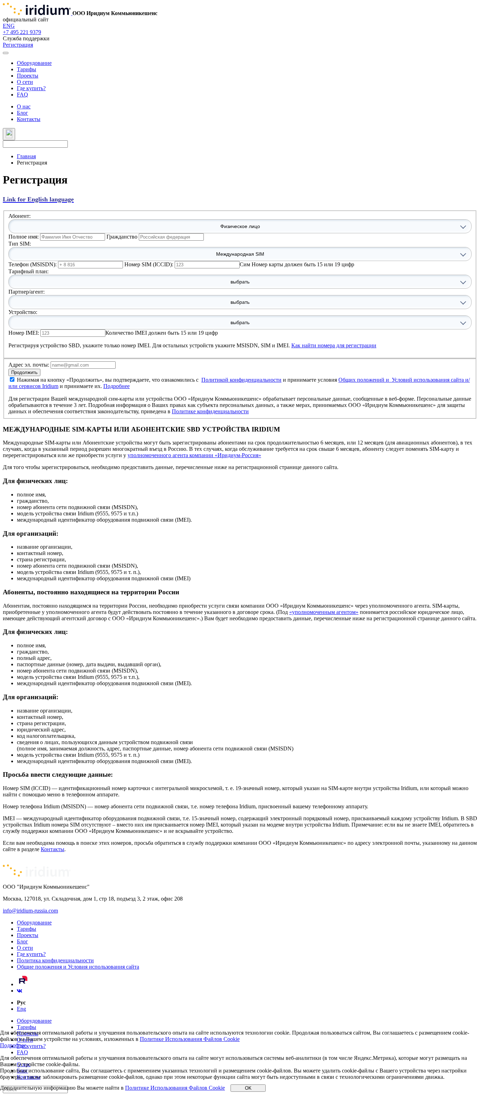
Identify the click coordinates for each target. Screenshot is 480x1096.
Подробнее (116, 386)
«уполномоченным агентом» (323, 612)
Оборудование (34, 63)
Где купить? (31, 88)
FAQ (22, 95)
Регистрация (18, 45)
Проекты (27, 76)
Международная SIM (240, 254)
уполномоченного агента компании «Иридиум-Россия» (194, 455)
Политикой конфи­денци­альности (241, 380)
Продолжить (24, 372)
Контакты (28, 119)
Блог (22, 113)
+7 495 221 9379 (22, 32)
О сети (25, 82)
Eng (21, 1009)
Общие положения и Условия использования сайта (78, 967)
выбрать (240, 282)
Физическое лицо (240, 226)
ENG (9, 26)
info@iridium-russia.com (30, 911)
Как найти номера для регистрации (333, 345)
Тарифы (26, 69)
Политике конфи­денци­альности (210, 411)
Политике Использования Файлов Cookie (190, 1039)
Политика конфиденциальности (55, 960)
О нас (24, 106)
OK (248, 1088)
